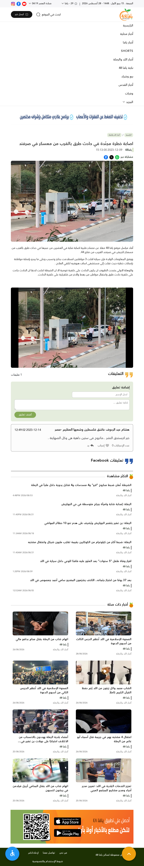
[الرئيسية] (126, 14)
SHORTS (127, 51)
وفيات (129, 93)
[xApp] (111, 157)
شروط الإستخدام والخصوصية (47, 861)
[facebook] (19, 3)
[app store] (67, 821)
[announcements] (72, 117)
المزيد (129, 102)
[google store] (67, 833)
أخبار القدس (126, 85)
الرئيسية (128, 25)
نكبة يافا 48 (126, 68)
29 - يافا (69, 3)
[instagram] (13, 3)
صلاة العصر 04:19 (41, 3)
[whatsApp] (117, 157)
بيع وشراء (127, 76)
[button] (103, 445)
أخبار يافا (128, 42)
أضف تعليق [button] (25, 415)
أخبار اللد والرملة (123, 59)
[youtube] (24, 3)
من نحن (63, 853)
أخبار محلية (126, 34)
